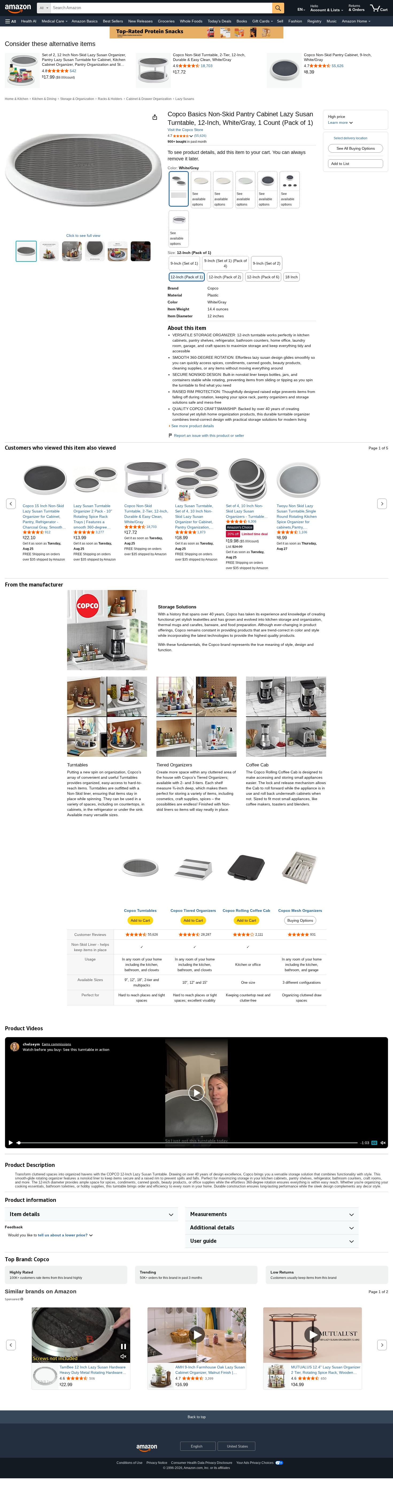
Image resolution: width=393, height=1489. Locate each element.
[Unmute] (383, 1143)
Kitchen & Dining (44, 99)
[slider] (187, 1142)
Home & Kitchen (16, 99)
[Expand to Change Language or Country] (304, 10)
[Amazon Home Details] (369, 21)
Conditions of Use (129, 1463)
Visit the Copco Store (185, 130)
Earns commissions (56, 1044)
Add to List (340, 163)
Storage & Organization (77, 99)
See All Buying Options (356, 148)
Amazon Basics (85, 21)
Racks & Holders (110, 99)
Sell (280, 21)
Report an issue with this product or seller (209, 435)
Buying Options (300, 920)
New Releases (140, 21)
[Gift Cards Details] (272, 21)
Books (242, 21)
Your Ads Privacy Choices (254, 1463)
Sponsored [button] (12, 1299)
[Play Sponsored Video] (197, 1335)
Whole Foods (191, 21)
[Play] (9, 1142)
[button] (10, 21)
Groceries (166, 21)
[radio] (26, 251)
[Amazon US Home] (147, 1448)
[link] (49, 77)
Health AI (28, 21)
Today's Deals (219, 21)
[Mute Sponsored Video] (123, 1357)
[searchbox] (161, 8)
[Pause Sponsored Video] (123, 1347)
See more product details (192, 426)
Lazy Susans (184, 99)
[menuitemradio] (374, 1143)
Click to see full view (83, 235)
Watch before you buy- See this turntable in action (66, 1049)
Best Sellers (113, 21)
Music (332, 21)
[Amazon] (18, 8)
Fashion (295, 21)
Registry (314, 21)
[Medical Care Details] (67, 21)
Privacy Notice (157, 1463)
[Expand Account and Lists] (342, 10)
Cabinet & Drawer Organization (149, 99)
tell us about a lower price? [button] (63, 1235)
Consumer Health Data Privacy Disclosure (201, 1463)
